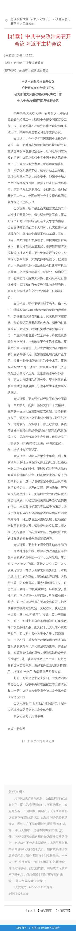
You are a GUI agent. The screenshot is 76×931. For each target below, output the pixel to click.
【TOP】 (30, 910)
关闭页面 (63, 910)
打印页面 (45, 910)
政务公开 (46, 19)
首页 (34, 19)
